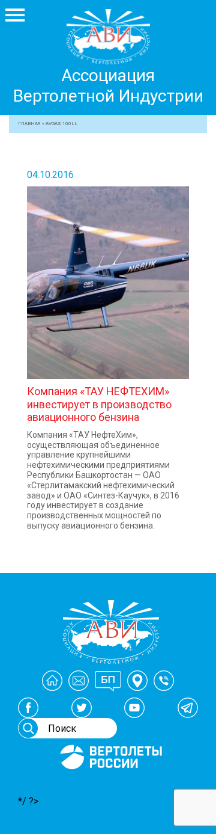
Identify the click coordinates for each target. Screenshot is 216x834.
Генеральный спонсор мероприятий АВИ (110, 784)
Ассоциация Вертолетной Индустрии (108, 86)
